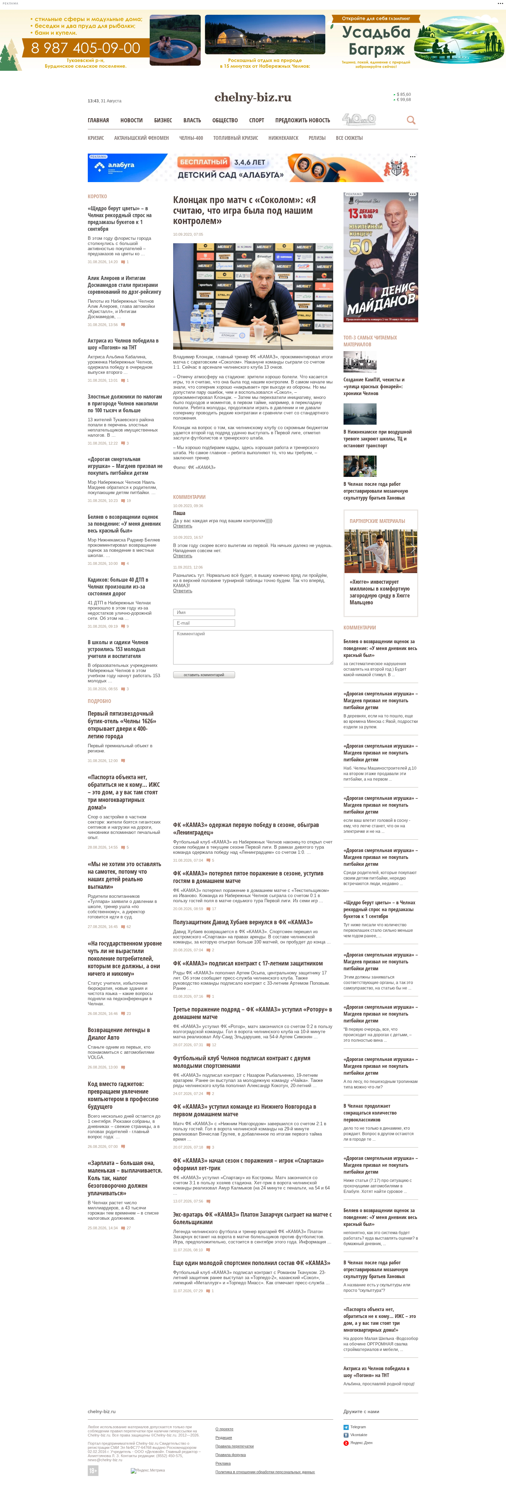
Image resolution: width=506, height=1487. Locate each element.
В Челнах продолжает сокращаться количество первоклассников (370, 1112)
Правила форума (230, 1455)
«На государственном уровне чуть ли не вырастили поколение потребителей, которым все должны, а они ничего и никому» (125, 958)
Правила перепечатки (234, 1446)
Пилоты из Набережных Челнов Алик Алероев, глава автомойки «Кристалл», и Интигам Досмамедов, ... (121, 309)
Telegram (358, 1427)
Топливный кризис (235, 137)
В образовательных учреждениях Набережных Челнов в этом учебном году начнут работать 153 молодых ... (124, 673)
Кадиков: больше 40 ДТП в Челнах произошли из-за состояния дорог (118, 586)
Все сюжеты (349, 137)
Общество (225, 120)
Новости (131, 120)
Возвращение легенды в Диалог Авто (119, 1033)
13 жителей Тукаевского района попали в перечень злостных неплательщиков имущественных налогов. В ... (123, 427)
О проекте (224, 1429)
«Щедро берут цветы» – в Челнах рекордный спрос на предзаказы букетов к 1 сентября (119, 218)
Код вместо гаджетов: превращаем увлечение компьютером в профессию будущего (123, 1095)
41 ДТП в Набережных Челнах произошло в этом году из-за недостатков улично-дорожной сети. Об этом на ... (119, 610)
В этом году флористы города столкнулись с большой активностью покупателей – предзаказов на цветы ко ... (119, 246)
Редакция (223, 1437)
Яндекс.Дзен (361, 1443)
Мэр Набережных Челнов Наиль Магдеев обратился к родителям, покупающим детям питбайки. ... (122, 487)
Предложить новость (302, 120)
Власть (192, 120)
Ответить (182, 525)
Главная (98, 120)
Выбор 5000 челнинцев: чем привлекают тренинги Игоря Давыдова (380, 588)
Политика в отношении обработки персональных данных (265, 1472)
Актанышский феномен (141, 137)
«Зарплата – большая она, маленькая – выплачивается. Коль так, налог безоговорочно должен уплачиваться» (125, 1178)
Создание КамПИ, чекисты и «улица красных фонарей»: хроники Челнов (374, 386)
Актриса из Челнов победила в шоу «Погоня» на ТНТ (123, 344)
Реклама (223, 1463)
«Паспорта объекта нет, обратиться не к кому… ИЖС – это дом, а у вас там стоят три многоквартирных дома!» (124, 792)
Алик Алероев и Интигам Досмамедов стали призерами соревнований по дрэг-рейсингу (124, 284)
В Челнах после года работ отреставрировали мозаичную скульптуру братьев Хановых (376, 490)
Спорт (256, 120)
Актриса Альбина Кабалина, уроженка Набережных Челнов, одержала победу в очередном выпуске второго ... (120, 364)
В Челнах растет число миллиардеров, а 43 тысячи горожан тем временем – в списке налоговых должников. (123, 1210)
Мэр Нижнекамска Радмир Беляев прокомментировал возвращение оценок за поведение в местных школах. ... (124, 547)
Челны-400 (191, 137)
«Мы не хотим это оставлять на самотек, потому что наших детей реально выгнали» (124, 875)
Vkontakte (358, 1435)
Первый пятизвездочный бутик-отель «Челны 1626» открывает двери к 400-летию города (122, 724)
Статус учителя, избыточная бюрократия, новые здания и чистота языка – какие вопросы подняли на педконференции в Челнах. (120, 993)
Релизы (317, 137)
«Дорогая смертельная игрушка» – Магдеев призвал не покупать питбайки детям (125, 466)
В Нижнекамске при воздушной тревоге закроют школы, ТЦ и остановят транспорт (378, 438)
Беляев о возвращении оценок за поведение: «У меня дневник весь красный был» (124, 523)
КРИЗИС (96, 137)
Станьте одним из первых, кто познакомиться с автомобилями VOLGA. (121, 1052)
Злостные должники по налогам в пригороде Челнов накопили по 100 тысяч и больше (125, 403)
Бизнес (163, 120)
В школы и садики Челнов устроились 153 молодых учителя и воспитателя (118, 649)
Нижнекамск (283, 137)
